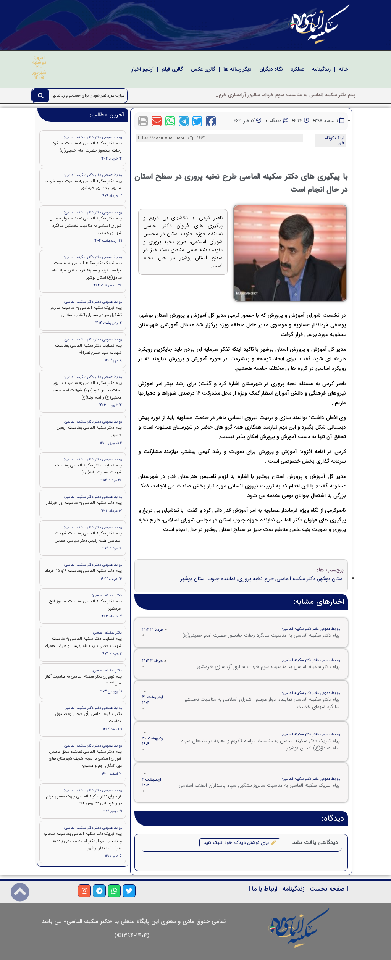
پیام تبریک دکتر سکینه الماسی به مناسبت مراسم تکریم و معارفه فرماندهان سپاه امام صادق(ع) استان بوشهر (260, 744)
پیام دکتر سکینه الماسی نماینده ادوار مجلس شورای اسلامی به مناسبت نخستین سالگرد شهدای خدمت (261, 703)
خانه (343, 69)
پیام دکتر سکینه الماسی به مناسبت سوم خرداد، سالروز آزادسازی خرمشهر (268, 667)
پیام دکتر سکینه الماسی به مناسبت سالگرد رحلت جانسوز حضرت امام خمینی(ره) (261, 635)
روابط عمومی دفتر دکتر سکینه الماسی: (311, 629)
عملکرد (297, 69)
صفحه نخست (327, 889)
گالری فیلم (172, 69)
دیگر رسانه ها (237, 69)
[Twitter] (129, 890)
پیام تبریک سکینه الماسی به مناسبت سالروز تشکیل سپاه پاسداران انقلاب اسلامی (259, 785)
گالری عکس (203, 69)
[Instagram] (84, 890)
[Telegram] (99, 890)
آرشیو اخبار (142, 69)
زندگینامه (321, 69)
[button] (210, 121)
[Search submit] (41, 96)
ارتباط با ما (264, 889)
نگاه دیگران (271, 69)
